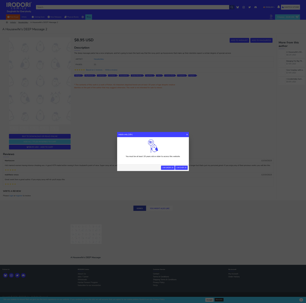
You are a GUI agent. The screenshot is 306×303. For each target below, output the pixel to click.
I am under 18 (167, 168)
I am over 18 (181, 168)
